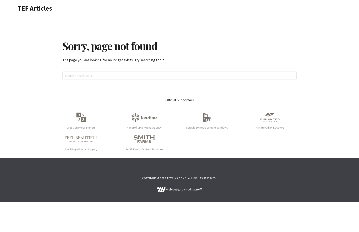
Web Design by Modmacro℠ (184, 189)
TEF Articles (35, 8)
